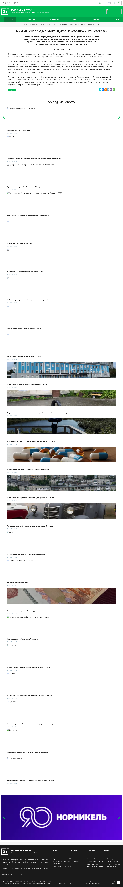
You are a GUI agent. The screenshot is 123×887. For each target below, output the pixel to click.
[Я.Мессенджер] (100, 89)
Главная (26, 24)
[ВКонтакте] (103, 89)
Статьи (116, 19)
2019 (42, 24)
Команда (76, 19)
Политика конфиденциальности (93, 882)
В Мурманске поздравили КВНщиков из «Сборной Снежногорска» (79, 24)
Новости (10, 19)
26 (54, 24)
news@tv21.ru (111, 866)
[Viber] (111, 89)
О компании (54, 19)
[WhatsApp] (114, 89)
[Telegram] (108, 89)
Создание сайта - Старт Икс (113, 882)
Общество (12, 90)
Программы (32, 19)
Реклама (96, 19)
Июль (48, 24)
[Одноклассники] (105, 89)
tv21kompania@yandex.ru (95, 866)
